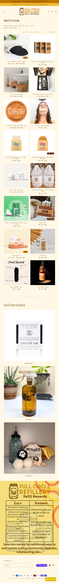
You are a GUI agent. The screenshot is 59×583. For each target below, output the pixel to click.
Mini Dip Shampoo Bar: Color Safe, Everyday (16, 158)
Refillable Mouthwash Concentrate (43, 94)
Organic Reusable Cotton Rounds (16, 61)
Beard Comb (43, 222)
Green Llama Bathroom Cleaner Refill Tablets (16, 223)
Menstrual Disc (16, 255)
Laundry (28, 476)
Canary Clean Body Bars (43, 125)
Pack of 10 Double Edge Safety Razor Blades (43, 62)
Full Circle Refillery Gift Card (16, 125)
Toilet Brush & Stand (16, 94)
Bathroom (28, 363)
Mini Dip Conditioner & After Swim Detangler (42, 158)
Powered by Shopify (31, 578)
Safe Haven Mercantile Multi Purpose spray (43, 190)
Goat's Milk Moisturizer (16, 190)
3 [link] (29, 296)
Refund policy (41, 578)
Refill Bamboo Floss (16, 287)
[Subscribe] (30, 565)
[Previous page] (16, 296)
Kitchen (28, 419)
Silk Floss (43, 255)
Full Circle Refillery (19, 578)
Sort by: (26, 32)
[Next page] (42, 296)
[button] (3, 11)
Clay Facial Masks (42, 287)
